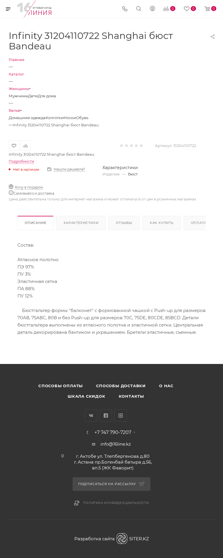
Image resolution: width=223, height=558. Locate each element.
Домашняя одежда (27, 117)
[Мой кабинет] (152, 9)
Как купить (162, 223)
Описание (35, 223)
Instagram (120, 415)
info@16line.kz (115, 444)
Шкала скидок (86, 396)
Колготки (55, 117)
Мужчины (18, 96)
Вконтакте (91, 415)
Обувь (82, 117)
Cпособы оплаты (60, 385)
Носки (70, 117)
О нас (166, 385)
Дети (33, 96)
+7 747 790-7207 (112, 432)
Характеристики (81, 223)
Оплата (199, 223)
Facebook (106, 415)
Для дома (47, 96)
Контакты (131, 396)
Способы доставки (121, 385)
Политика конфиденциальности (116, 503)
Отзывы (124, 223)
